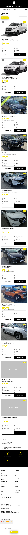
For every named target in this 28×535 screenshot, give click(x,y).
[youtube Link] (8, 497)
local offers (3, 482)
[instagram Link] (6, 497)
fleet (2, 491)
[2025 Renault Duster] (14, 67)
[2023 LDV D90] (14, 369)
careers (16, 486)
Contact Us (20, 54)
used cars (3, 489)
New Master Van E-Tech (5, 477)
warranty (16, 475)
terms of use (17, 492)
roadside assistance (19, 477)
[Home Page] (14, 2)
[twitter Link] (4, 497)
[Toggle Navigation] (26, 9)
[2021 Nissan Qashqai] (14, 218)
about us (16, 484)
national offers (4, 481)
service (16, 471)
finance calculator (5, 494)
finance (2, 493)
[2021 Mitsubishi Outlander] (14, 407)
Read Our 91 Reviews (7, 522)
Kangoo (2, 471)
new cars (3, 486)
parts (16, 473)
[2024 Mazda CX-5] (14, 180)
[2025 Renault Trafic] (14, 29)
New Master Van (4, 475)
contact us (17, 482)
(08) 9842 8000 (7, 507)
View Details (8, 54)
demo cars (3, 487)
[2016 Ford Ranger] (14, 294)
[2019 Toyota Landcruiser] (14, 142)
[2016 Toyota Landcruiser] (14, 331)
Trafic (2, 473)
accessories (17, 478)
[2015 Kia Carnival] (14, 105)
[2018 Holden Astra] (14, 256)
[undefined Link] (10, 497)
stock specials (4, 484)
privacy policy (17, 490)
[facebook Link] (2, 497)
